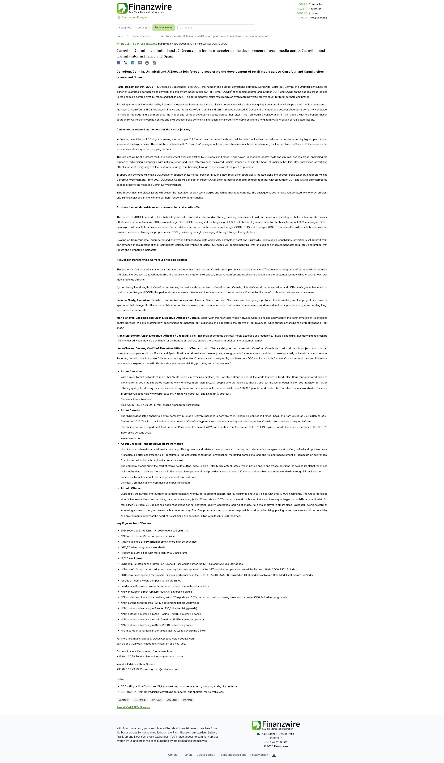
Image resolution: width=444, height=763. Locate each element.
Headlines (125, 27)
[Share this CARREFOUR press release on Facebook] (119, 63)
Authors (187, 754)
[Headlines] (144, 8)
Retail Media (140, 700)
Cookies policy (206, 754)
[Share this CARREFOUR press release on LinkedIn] (133, 63)
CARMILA (156, 700)
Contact (173, 754)
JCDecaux (172, 700)
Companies (316, 4)
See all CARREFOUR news (133, 707)
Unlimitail (187, 700)
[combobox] (216, 27)
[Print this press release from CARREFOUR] (147, 63)
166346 (302, 13)
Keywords (315, 9)
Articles (313, 13)
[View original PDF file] (154, 63)
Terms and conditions (232, 754)
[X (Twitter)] (274, 755)
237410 (302, 9)
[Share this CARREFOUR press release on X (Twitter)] (126, 63)
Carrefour (123, 700)
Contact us (276, 738)
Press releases (318, 18)
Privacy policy (259, 754)
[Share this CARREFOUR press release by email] (140, 63)
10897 (303, 4)
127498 (302, 18)
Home (120, 36)
